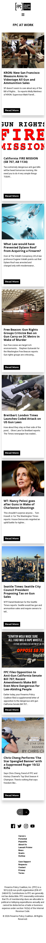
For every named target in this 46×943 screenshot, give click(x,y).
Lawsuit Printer (25, 847)
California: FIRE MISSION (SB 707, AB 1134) (21, 160)
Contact (22, 867)
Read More (12, 110)
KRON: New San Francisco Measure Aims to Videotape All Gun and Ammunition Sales (22, 78)
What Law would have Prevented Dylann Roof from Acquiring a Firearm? (22, 247)
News (20, 850)
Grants (21, 853)
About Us (22, 844)
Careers (22, 836)
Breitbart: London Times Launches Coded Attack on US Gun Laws (22, 418)
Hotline (21, 856)
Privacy (21, 870)
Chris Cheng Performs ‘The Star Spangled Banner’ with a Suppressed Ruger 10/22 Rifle (23, 763)
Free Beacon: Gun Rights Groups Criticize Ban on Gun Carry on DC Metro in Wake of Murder (22, 335)
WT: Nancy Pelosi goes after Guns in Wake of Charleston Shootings (19, 504)
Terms (21, 873)
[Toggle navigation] (23, 14)
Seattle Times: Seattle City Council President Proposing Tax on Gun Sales (22, 591)
